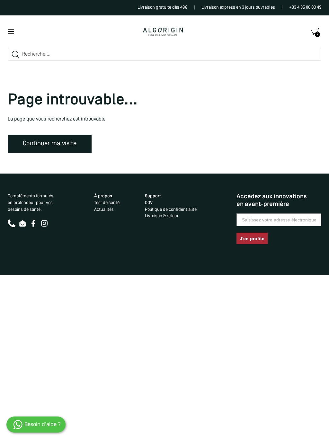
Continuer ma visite (49, 144)
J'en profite (252, 238)
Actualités (104, 210)
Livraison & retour (162, 216)
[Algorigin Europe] (163, 32)
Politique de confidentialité (171, 210)
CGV (149, 203)
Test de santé (107, 203)
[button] (314, 31)
